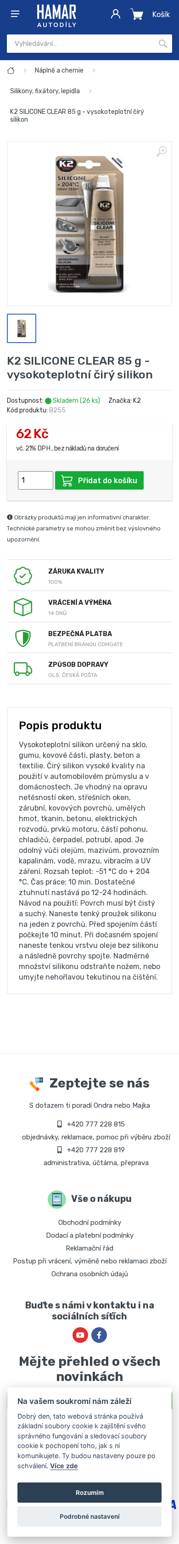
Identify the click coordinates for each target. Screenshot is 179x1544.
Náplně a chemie (59, 70)
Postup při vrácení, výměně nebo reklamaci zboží (90, 1261)
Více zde (64, 1466)
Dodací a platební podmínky (90, 1235)
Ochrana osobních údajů (89, 1274)
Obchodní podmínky (89, 1222)
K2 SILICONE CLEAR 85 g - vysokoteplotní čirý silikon (77, 116)
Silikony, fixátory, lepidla (45, 91)
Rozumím (90, 1492)
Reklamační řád (89, 1248)
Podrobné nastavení (90, 1516)
